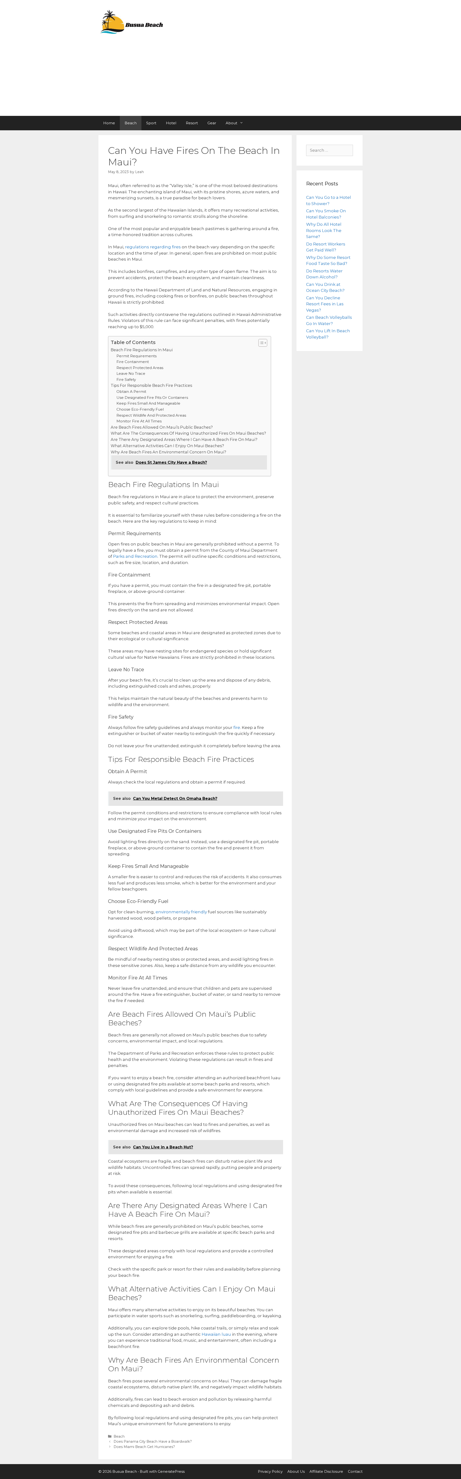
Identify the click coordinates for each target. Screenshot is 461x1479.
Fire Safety (126, 379)
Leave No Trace (130, 373)
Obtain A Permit (131, 391)
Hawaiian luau (216, 1334)
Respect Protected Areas (139, 367)
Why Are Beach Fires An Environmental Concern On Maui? (168, 452)
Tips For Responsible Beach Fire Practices (151, 385)
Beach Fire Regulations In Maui (142, 349)
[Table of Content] (262, 343)
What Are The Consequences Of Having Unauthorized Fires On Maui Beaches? (188, 433)
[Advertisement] (230, 79)
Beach (131, 123)
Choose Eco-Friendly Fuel (140, 409)
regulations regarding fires (152, 246)
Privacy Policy (270, 1471)
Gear (211, 123)
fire (236, 727)
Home (109, 123)
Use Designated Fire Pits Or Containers (152, 397)
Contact (355, 1471)
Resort (192, 123)
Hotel (171, 123)
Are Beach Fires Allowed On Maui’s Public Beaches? (162, 427)
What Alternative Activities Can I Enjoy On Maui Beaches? (167, 445)
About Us (296, 1471)
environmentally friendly (181, 911)
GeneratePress (171, 1471)
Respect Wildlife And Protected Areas (151, 415)
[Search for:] (329, 150)
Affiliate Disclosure (326, 1471)
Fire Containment (132, 361)
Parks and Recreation (135, 556)
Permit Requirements (136, 356)
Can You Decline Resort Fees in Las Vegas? (325, 304)
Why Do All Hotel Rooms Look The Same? (323, 230)
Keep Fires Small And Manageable (148, 403)
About (231, 123)
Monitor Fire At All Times (139, 421)
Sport (151, 123)
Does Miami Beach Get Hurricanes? (144, 1447)
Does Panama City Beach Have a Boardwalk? (153, 1441)
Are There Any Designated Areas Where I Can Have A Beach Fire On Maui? (184, 439)
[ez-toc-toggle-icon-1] (260, 343)
